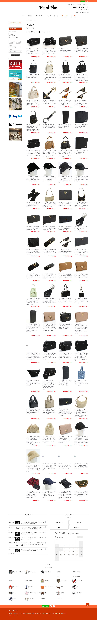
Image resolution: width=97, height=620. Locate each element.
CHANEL (59, 527)
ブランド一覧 (39, 16)
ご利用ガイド (71, 4)
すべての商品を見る (16, 22)
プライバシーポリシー (56, 613)
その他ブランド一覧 (78, 527)
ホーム (23, 16)
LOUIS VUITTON (59, 522)
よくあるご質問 (22, 613)
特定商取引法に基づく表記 (36, 613)
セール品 (11, 34)
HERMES (78, 522)
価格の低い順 (49, 31)
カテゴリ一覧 (48, 16)
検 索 (15, 55)
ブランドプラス (13, 610)
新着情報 (30, 16)
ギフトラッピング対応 (14, 37)
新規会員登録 (78, 4)
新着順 (37, 31)
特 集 (56, 16)
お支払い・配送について (46, 613)
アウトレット (12, 35)
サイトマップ (63, 613)
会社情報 (10, 613)
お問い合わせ (85, 4)
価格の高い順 (42, 31)
